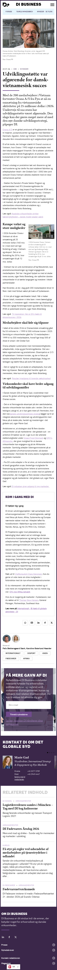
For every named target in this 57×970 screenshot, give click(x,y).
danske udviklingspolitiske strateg (25, 414)
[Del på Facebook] (45, 622)
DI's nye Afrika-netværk (20, 592)
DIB (15, 69)
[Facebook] (9, 938)
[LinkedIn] (3, 938)
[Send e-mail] (31, 622)
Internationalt (13, 653)
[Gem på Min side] (25, 622)
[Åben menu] (52, 4)
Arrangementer (23, 801)
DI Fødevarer (9, 885)
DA (14, 967)
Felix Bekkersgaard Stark (14, 648)
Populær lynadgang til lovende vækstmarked (31, 378)
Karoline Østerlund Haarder (38, 648)
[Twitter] (15, 938)
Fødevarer (11, 659)
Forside (9, 12)
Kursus (6, 845)
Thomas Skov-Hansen (28, 600)
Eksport (31, 653)
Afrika (26, 659)
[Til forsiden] (6, 4)
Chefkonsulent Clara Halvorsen (28, 574)
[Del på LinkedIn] (38, 622)
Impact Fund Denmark (33, 438)
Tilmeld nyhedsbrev (24, 12)
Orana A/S (7, 129)
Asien (45, 653)
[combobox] (13, 966)
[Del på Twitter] (51, 622)
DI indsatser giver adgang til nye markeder (30, 486)
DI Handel (7, 801)
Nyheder (40, 12)
